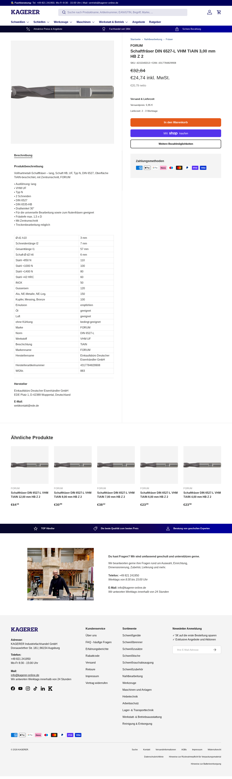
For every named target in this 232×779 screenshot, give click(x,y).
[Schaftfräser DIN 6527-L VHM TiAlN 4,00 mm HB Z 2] (202, 465)
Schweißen (18, 22)
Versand (91, 662)
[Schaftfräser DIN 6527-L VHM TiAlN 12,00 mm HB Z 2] (30, 465)
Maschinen (84, 22)
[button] (219, 12)
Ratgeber (155, 22)
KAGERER (23, 749)
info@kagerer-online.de (25, 675)
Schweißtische (131, 655)
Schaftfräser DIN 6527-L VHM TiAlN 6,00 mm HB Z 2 (159, 494)
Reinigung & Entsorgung (137, 723)
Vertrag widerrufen (97, 683)
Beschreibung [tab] (23, 155)
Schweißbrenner (132, 642)
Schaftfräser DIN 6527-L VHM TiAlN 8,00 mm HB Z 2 (72, 494)
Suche (135, 749)
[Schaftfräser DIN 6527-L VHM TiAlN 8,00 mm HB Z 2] (73, 465)
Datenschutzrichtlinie (154, 757)
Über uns (91, 635)
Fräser (169, 39)
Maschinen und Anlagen (137, 689)
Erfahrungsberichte (97, 649)
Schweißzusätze (132, 649)
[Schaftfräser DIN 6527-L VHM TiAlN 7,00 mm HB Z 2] (116, 465)
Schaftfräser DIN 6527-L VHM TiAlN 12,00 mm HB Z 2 (29, 494)
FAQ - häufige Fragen (99, 642)
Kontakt (146, 749)
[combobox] (122, 12)
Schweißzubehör (132, 669)
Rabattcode (93, 655)
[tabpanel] (64, 285)
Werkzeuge (61, 22)
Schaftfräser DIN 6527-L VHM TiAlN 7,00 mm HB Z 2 (116, 494)
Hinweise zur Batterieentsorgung (206, 764)
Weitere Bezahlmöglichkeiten (176, 143)
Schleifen (39, 22)
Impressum (92, 676)
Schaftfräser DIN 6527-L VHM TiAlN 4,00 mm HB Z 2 (202, 494)
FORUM (136, 45)
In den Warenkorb (176, 122)
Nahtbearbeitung (153, 39)
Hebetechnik (130, 696)
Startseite (135, 39)
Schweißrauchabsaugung (138, 662)
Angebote (138, 22)
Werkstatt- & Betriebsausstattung (142, 716)
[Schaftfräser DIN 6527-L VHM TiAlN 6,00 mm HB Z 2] (159, 465)
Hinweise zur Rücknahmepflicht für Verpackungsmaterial (195, 757)
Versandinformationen (166, 749)
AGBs (184, 749)
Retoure (90, 669)
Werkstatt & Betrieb (111, 22)
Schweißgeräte (131, 635)
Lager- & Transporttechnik (138, 710)
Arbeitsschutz (130, 703)
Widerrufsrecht (214, 749)
